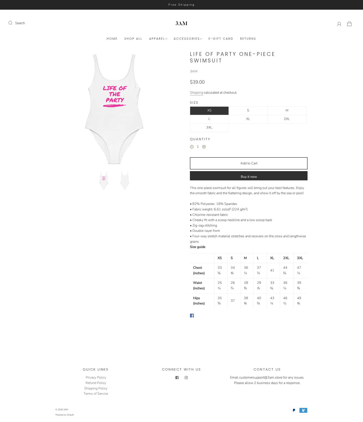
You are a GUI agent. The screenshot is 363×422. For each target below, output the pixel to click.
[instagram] (186, 377)
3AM (193, 71)
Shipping (196, 92)
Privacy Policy (96, 377)
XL (248, 119)
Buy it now (249, 176)
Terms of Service (96, 393)
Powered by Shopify (64, 414)
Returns (248, 39)
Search (20, 23)
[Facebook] (191, 315)
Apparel (157, 39)
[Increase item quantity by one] (204, 147)
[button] (67, 110)
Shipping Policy (95, 388)
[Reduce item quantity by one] (191, 147)
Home (112, 39)
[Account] (339, 23)
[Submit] (13, 22)
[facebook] (177, 377)
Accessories (187, 39)
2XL (287, 119)
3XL (209, 127)
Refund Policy (95, 383)
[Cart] (349, 23)
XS (209, 110)
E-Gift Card (221, 39)
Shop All (133, 39)
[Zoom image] (114, 110)
